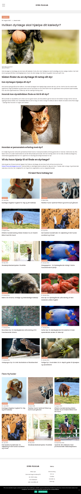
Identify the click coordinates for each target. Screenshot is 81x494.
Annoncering (51, 471)
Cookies (52, 476)
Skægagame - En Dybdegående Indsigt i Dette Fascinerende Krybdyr (58, 266)
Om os (52, 474)
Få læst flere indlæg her (40, 173)
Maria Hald (17, 20)
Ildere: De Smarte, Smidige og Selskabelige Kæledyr (20, 298)
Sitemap (52, 481)
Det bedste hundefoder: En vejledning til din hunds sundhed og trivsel (59, 234)
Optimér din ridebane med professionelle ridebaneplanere (66, 445)
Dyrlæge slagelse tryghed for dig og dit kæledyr (19, 203)
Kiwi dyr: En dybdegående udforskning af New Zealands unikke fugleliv (57, 299)
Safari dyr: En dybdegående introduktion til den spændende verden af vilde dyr (58, 331)
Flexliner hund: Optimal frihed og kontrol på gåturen (59, 203)
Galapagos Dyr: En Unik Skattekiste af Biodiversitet (20, 362)
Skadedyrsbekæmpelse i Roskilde (14, 265)
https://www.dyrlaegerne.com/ (11, 166)
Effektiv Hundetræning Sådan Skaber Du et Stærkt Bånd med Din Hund (20, 234)
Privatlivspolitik (43, 491)
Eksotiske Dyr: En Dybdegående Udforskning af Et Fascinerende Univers (19, 331)
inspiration (5, 17)
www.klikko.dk (34, 482)
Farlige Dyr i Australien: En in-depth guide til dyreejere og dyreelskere (60, 363)
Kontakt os (52, 479)
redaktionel (44, 260)
